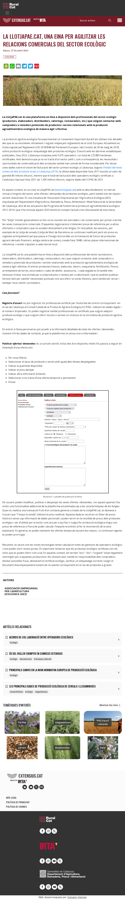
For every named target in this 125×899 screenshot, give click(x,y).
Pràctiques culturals (42, 659)
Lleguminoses (41, 692)
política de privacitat (18, 802)
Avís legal (11, 797)
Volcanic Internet (77, 897)
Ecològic (9, 56)
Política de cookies (16, 806)
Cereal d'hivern (16, 692)
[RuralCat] (12, 5)
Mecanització (26, 659)
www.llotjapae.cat (65, 189)
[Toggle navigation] (7, 13)
